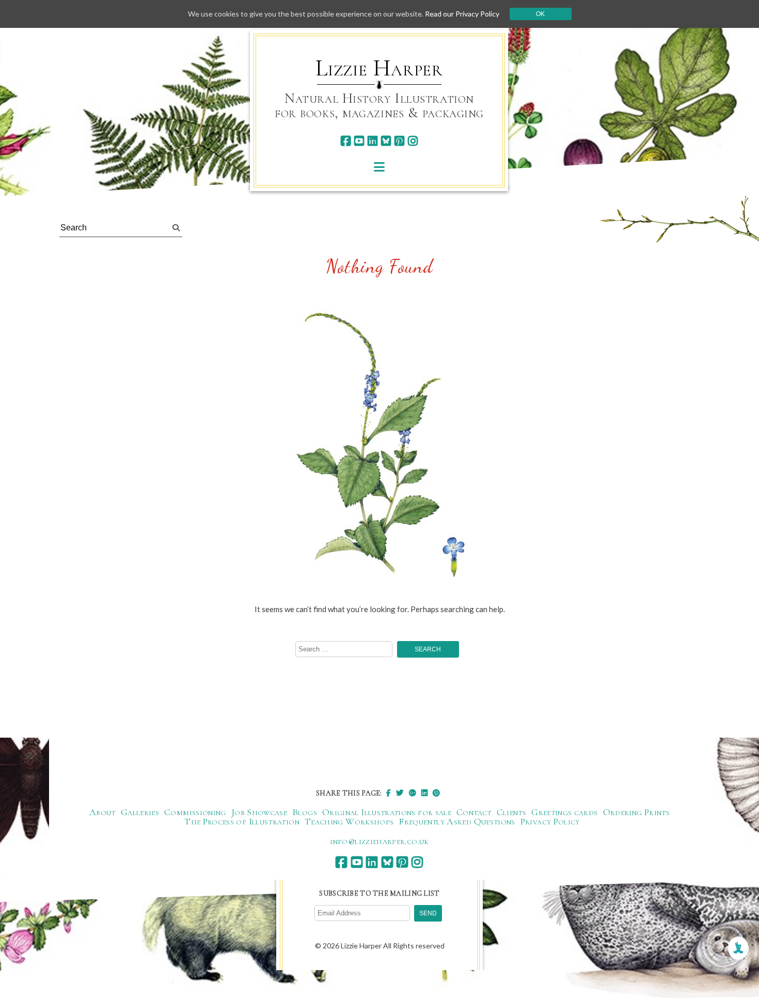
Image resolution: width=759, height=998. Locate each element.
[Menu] (379, 166)
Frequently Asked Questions (457, 821)
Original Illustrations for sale (386, 812)
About (102, 812)
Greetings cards (564, 812)
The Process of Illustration (241, 821)
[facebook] (346, 141)
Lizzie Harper (379, 68)
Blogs (304, 812)
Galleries (140, 812)
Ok (540, 14)
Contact (474, 812)
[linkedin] (372, 141)
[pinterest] (399, 141)
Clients (512, 812)
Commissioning (195, 812)
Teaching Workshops (349, 821)
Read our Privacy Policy (462, 13)
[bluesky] (386, 141)
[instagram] (413, 141)
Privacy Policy (550, 821)
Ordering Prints (636, 812)
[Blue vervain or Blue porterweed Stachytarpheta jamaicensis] (379, 446)
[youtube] (359, 141)
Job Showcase (259, 812)
